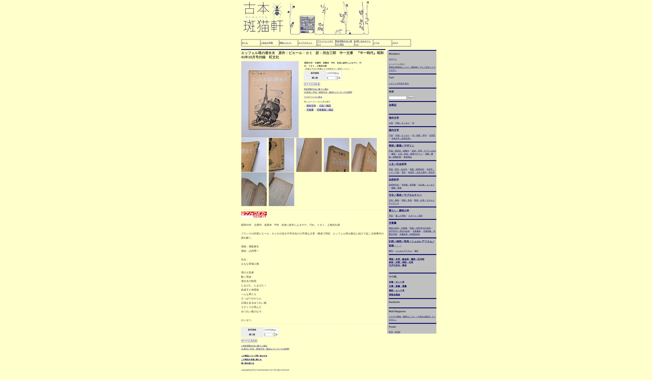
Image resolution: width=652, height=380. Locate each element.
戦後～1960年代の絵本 (420, 228)
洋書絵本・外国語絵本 (410, 234)
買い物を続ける (247, 363)
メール (376, 43)
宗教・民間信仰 (417, 169)
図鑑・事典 (396, 188)
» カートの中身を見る (399, 83)
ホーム (245, 43)
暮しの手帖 (400, 216)
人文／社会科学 (398, 164)
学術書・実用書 (409, 185)
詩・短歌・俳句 (419, 135)
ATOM (397, 332)
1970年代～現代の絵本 (399, 231)
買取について (285, 43)
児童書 (310, 109)
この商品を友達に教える (251, 359)
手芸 (391, 216)
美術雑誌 (408, 157)
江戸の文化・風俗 (398, 265)
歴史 (404, 172)
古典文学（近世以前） (401, 138)
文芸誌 (432, 135)
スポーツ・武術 (415, 216)
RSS (391, 332)
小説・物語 (325, 105)
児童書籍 (416, 231)
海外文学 (311, 105)
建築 (393, 154)
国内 (391, 251)
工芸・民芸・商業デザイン (410, 154)
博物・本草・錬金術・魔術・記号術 (406, 259)
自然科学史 (394, 185)
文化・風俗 (394, 200)
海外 (416, 251)
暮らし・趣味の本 (399, 210)
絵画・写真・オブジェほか (424, 151)
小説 (391, 123)
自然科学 (394, 179)
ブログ (395, 43)
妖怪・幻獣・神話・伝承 (401, 262)
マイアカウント (305, 43)
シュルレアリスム (403, 251)
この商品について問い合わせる (254, 356)
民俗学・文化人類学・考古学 (421, 172)
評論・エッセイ (402, 123)
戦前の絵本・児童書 (398, 228)
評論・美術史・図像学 (399, 151)
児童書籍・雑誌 (325, 109)
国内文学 (394, 130)
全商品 (392, 104)
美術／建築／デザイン (401, 145)
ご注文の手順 (267, 43)
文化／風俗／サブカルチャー (405, 194)
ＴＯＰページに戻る (313, 97)
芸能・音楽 (407, 200)
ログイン (393, 59)
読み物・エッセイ (426, 185)
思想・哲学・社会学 (398, 169)
